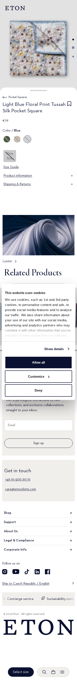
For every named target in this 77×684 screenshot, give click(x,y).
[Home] (38, 627)
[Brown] (17, 139)
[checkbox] (69, 108)
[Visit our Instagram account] (4, 571)
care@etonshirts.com (20, 489)
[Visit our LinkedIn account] (37, 571)
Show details (54, 349)
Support (10, 522)
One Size (10, 156)
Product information (17, 175)
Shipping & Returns (17, 184)
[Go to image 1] (73, 39)
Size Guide (11, 167)
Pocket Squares (18, 97)
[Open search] (44, 672)
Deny (38, 390)
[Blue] (27, 139)
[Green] (6, 139)
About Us (11, 531)
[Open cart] (53, 672)
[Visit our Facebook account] (47, 571)
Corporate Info (15, 549)
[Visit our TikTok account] (27, 571)
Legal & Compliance (19, 540)
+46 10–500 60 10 (17, 479)
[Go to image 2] (73, 47)
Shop (7, 513)
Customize (36, 376)
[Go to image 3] (73, 56)
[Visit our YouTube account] (15, 571)
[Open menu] (62, 672)
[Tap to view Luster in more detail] (38, 241)
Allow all (38, 362)
